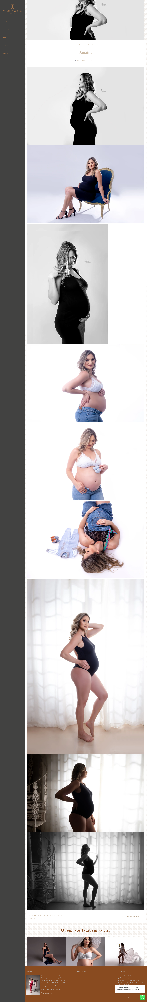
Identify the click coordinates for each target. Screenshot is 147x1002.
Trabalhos (7, 29)
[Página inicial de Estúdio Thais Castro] (12, 9)
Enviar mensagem (125, 978)
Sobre (5, 37)
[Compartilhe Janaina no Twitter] (31, 918)
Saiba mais (47, 993)
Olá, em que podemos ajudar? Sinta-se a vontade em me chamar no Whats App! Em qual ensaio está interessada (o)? (128, 989)
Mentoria (6, 53)
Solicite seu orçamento (132, 916)
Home (5, 21)
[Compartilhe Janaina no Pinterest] (34, 918)
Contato (6, 45)
